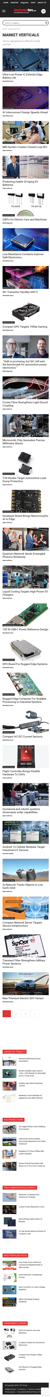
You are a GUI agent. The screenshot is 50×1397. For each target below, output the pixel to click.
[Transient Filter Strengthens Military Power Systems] (26, 945)
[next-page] (35, 1013)
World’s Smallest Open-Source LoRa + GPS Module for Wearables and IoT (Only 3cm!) (32, 1073)
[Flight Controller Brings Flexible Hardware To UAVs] (26, 756)
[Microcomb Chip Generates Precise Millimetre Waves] (26, 425)
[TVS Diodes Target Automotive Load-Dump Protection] (26, 463)
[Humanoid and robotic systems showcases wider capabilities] (26, 794)
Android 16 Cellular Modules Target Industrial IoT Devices (24, 848)
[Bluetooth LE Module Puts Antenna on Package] (9, 1197)
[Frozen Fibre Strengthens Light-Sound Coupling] (26, 387)
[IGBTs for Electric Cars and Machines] (26, 205)
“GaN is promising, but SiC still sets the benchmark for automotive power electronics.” (25, 364)
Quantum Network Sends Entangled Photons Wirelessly (24, 555)
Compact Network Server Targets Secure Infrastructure (22, 924)
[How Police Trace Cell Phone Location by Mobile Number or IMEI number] (9, 1265)
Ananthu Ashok (8, 853)
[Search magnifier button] (43, 11)
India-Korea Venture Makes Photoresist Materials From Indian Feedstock (32, 1141)
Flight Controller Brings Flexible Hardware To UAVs (21, 773)
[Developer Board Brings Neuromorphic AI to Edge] (26, 501)
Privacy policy (10, 1392)
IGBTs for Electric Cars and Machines (25, 219)
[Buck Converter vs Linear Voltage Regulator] (9, 1289)
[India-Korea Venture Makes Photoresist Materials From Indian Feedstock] (9, 1141)
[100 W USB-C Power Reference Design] (26, 614)
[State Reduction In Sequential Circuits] (9, 1277)
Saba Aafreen (7, 150)
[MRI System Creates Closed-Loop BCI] (26, 132)
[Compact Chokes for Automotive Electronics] (9, 1345)
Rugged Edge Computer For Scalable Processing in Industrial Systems (24, 700)
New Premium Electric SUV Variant (23, 998)
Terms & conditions (35, 1389)
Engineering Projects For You (12, 625)
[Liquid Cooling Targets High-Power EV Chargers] (26, 577)
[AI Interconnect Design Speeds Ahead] (26, 97)
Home (5, 29)
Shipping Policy (10, 1389)
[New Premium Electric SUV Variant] (26, 983)
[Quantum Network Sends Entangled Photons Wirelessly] (26, 539)
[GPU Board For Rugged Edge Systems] (26, 649)
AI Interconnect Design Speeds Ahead (25, 112)
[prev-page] (4, 1107)
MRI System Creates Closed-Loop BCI (25, 147)
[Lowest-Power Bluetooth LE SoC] (9, 1209)
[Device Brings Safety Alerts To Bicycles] (9, 1221)
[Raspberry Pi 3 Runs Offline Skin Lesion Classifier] (9, 1154)
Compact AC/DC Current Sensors (22, 736)
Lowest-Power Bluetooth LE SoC (32, 1207)
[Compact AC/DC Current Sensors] (26, 722)
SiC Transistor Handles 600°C (20, 292)
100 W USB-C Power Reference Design (25, 629)
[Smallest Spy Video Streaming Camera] (9, 1086)
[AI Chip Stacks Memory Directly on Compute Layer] (9, 1234)
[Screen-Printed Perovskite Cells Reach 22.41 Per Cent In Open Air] (9, 1166)
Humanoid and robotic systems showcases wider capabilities (21, 811)
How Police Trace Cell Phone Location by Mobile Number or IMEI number (31, 1264)
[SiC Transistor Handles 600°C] (26, 277)
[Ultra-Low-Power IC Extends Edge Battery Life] (26, 60)
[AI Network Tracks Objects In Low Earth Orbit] (26, 870)
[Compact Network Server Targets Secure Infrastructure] (26, 908)
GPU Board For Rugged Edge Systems (25, 664)
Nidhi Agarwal (7, 223)
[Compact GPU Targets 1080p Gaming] (26, 312)
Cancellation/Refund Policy (27, 1392)
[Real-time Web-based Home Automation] (9, 1061)
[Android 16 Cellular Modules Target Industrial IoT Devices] (26, 832)
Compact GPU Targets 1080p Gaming (25, 326)
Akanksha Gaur (8, 81)
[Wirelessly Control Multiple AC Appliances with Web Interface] (9, 1098)
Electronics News (8, 70)
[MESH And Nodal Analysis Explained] (9, 1302)
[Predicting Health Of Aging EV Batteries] (26, 167)
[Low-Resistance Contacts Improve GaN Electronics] (26, 239)
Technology (6, 357)
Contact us (22, 1389)
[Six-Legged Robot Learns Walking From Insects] (9, 1129)
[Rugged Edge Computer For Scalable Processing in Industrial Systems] (26, 684)
